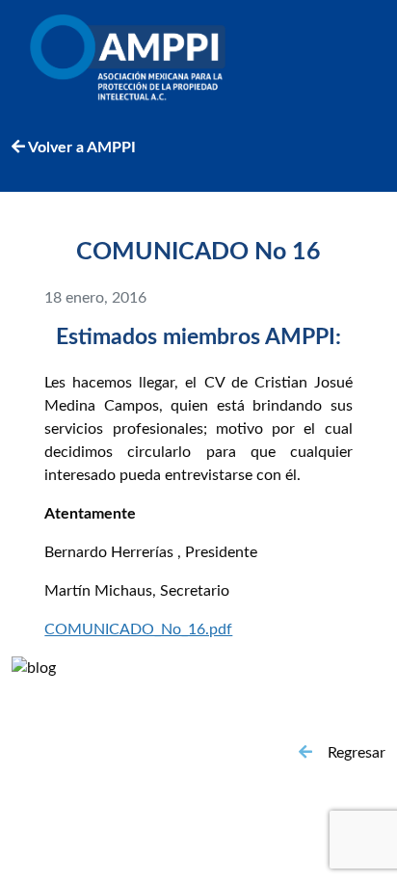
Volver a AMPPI (80, 147)
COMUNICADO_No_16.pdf (138, 629)
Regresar (356, 753)
